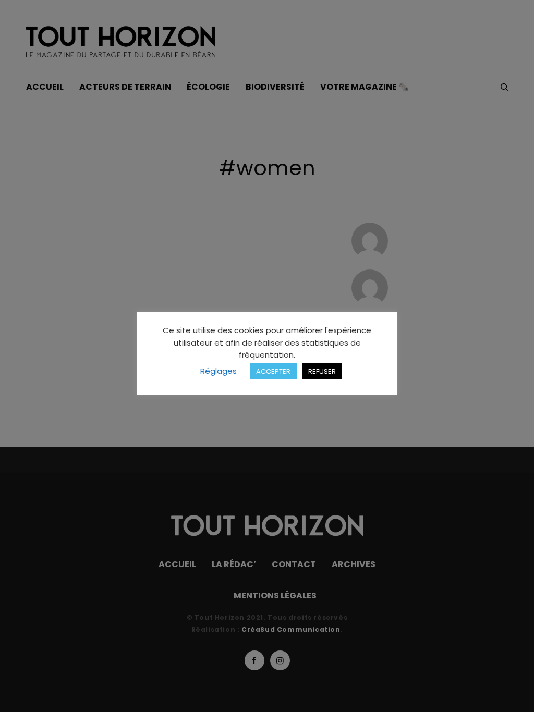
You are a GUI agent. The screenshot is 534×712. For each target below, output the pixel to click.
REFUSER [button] (322, 371)
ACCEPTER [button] (273, 371)
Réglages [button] (218, 370)
